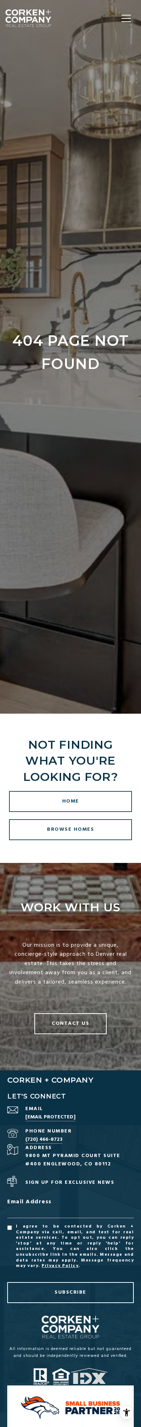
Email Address (29, 1202)
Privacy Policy (60, 1265)
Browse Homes (70, 829)
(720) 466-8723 (44, 1139)
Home (70, 801)
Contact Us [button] (70, 1023)
